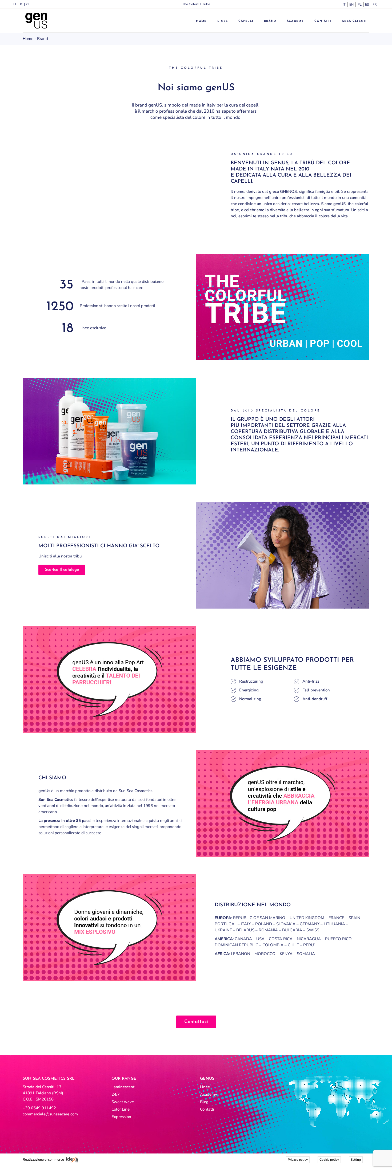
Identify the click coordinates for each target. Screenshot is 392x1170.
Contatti (207, 1109)
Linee (205, 1087)
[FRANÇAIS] (373, 4)
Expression (121, 1116)
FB (15, 4)
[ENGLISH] (351, 4)
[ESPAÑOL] (365, 4)
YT (28, 4)
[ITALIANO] (343, 4)
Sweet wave (122, 1101)
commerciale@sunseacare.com (50, 1114)
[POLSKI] (358, 4)
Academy (208, 1094)
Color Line (120, 1109)
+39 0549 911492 (39, 1108)
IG (21, 4)
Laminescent (122, 1087)
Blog (204, 1101)
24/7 (115, 1094)
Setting (356, 1159)
